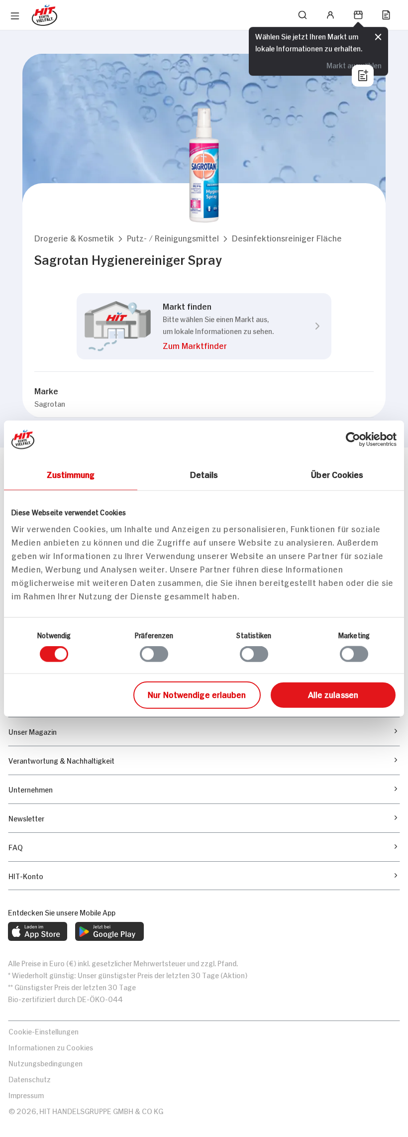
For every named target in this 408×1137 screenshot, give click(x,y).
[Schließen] (378, 37)
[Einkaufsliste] (386, 15)
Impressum (26, 1094)
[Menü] (15, 16)
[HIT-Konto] (330, 15)
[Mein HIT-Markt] (358, 15)
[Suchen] (302, 15)
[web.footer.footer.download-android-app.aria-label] (109, 931)
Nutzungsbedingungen (45, 1062)
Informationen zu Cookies (50, 1046)
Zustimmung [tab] (71, 473)
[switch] (154, 654)
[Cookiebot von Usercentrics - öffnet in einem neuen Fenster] (353, 439)
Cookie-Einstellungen (43, 1030)
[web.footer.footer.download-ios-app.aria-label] (37, 931)
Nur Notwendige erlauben (197, 693)
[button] (74, 237)
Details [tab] (204, 473)
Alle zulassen (333, 693)
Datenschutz (29, 1078)
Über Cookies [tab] (337, 473)
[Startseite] (44, 15)
